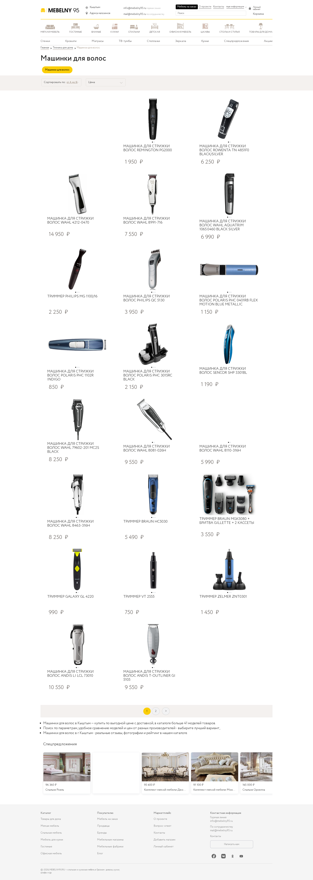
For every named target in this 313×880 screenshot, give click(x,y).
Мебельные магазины (110, 840)
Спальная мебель (51, 833)
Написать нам (231, 844)
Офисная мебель (51, 854)
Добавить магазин (164, 840)
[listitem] (66, 773)
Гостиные (46, 847)
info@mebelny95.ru (135, 8)
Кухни (205, 41)
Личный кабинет (164, 847)
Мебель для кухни (52, 840)
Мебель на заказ (186, 7)
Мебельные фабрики (110, 847)
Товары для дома (51, 819)
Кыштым (95, 7)
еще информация (235, 6)
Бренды (102, 833)
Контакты (218, 7)
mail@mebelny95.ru (135, 14)
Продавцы (103, 826)
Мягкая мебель (50, 826)
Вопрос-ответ (162, 826)
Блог (100, 854)
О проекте (205, 7)
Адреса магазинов (100, 13)
